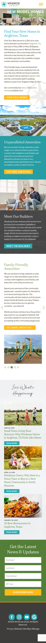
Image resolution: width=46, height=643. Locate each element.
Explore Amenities (18, 172)
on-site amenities (19, 150)
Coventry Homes (24, 227)
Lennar (38, 227)
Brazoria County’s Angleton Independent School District (22, 374)
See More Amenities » (19, 327)
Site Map (27, 629)
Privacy (10, 629)
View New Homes (16, 97)
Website (18, 629)
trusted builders (14, 230)
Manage (35, 629)
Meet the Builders (18, 246)
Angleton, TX (35, 43)
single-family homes (13, 233)
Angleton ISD (34, 76)
